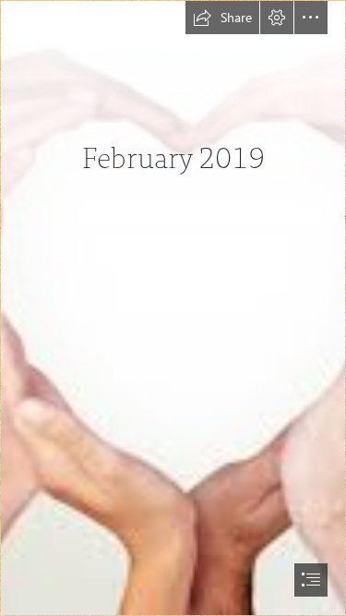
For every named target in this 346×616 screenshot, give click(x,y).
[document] (173, 308)
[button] (222, 17)
